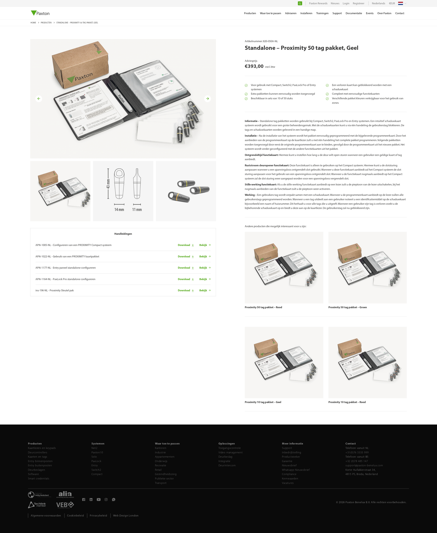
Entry (94, 465)
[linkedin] (91, 500)
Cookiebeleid (75, 515)
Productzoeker (291, 456)
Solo (94, 456)
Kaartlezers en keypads (42, 448)
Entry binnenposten (40, 461)
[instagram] (106, 500)
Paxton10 (97, 452)
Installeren (306, 13)
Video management (230, 452)
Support (287, 448)
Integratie (224, 461)
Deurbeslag (225, 456)
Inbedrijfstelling (291, 452)
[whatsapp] (113, 500)
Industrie (160, 452)
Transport (161, 483)
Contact (399, 13)
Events (369, 13)
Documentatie (354, 13)
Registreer (358, 3)
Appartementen (164, 456)
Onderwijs (161, 461)
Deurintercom (227, 465)
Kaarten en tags (37, 456)
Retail (158, 469)
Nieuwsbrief (289, 465)
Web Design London (126, 515)
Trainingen (322, 13)
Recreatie (160, 465)
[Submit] (300, 3)
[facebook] (83, 500)
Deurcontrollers (37, 452)
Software (33, 474)
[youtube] (98, 500)
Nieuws (335, 3)
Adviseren (291, 13)
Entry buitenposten (40, 465)
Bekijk (203, 245)
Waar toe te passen (270, 13)
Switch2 (96, 469)
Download (184, 245)
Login (346, 3)
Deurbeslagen (36, 469)
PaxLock (96, 461)
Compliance (289, 474)
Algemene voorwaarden (46, 515)
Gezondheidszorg (166, 474)
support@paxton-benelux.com (364, 465)
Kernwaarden (290, 478)
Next (207, 98)
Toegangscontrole (229, 448)
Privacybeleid (98, 515)
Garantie (287, 461)
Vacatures (288, 483)
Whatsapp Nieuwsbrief (296, 469)
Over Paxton (384, 13)
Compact (97, 474)
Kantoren (160, 448)
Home (34, 22)
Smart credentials (38, 478)
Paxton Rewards (318, 3)
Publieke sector (164, 478)
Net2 (94, 448)
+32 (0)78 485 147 (357, 461)
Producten (46, 22)
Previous (39, 98)
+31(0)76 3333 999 (357, 452)
